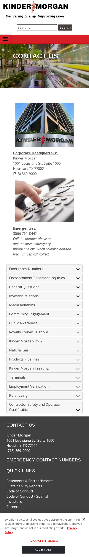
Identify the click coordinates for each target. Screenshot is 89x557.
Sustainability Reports (24, 486)
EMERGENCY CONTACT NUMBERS (43, 460)
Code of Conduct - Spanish (27, 496)
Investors (14, 501)
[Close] (84, 519)
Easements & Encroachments (29, 480)
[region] (44, 535)
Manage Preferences (44, 540)
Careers (12, 506)
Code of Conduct (19, 491)
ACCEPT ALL (43, 549)
